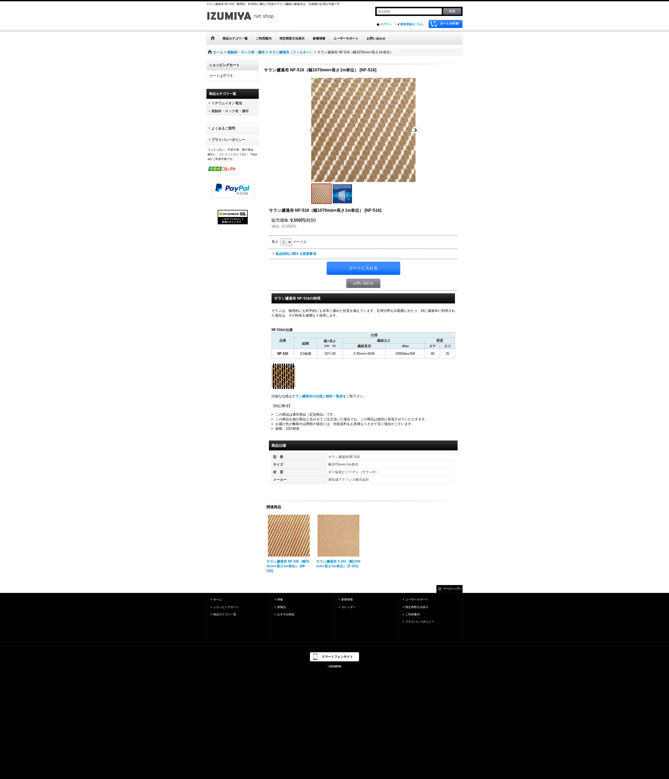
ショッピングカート (226, 607)
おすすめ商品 (286, 614)
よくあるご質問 (223, 128)
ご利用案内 (412, 614)
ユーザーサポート (416, 599)
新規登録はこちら (411, 24)
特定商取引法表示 (416, 607)
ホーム (217, 599)
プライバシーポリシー (228, 140)
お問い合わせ (363, 283)
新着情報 (347, 599)
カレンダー (348, 607)
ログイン (385, 24)
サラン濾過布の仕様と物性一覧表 (317, 396)
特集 (280, 599)
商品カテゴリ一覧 (224, 614)
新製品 (281, 607)
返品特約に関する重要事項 (295, 254)
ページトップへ (452, 588)
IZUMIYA (335, 666)
